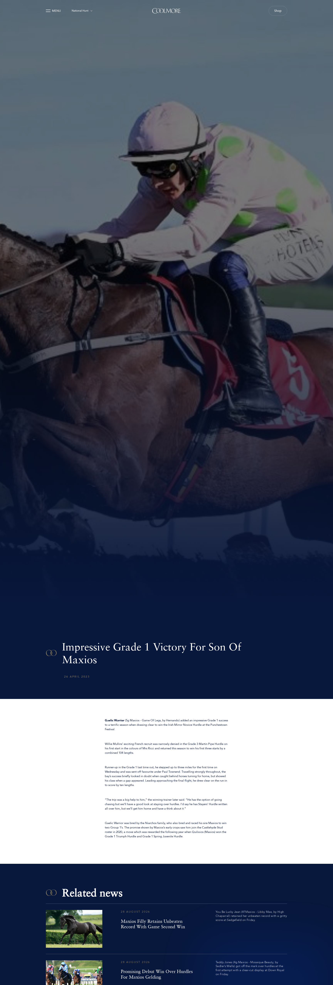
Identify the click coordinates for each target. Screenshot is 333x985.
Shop (278, 11)
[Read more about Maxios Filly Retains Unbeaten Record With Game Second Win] (166, 929)
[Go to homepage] (166, 11)
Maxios (134, 720)
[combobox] (82, 11)
